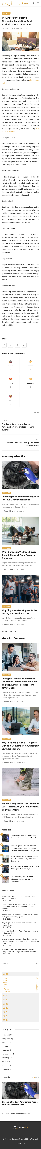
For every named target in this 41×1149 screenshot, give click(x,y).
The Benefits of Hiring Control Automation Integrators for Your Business (18, 427)
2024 (5, 999)
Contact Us (20, 1144)
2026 (5, 973)
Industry (5, 1046)
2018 (5, 1020)
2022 (5, 1007)
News (4, 1061)
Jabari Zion (8, 511)
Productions (6, 1065)
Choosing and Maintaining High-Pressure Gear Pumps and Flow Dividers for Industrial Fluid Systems (25, 848)
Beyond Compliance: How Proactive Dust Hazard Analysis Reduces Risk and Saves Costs (20, 806)
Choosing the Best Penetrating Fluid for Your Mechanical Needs (20, 498)
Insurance (5, 1050)
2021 (5, 1012)
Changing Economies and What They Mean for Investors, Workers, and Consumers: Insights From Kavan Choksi (19, 683)
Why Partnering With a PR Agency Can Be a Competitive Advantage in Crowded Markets (20, 745)
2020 (5, 1016)
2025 (5, 995)
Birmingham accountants (8, 1113)
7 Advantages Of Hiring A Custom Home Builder (22, 444)
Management (7, 1054)
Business (6, 13)
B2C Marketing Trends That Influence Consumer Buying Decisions (22, 879)
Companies (6, 1039)
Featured (5, 1042)
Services (5, 1069)
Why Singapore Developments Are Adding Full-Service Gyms (19, 612)
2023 (5, 1003)
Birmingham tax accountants (23, 1113)
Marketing (5, 1058)
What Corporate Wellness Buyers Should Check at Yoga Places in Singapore (19, 555)
